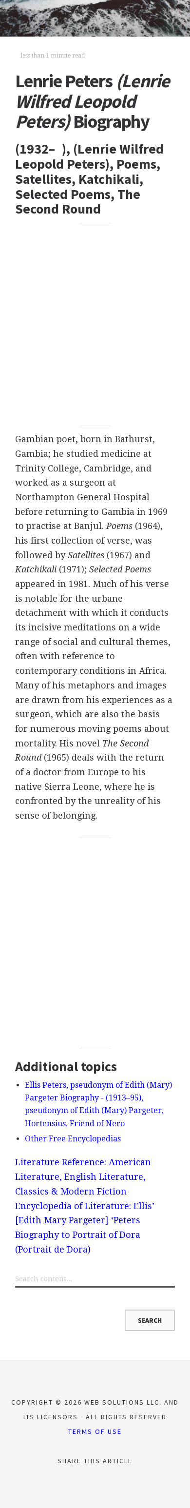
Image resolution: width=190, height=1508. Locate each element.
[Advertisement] (95, 324)
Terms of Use (95, 1431)
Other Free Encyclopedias (73, 1138)
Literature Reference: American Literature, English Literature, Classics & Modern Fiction (83, 1176)
